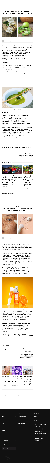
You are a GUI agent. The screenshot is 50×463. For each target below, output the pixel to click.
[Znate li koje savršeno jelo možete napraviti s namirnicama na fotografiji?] (17, 26)
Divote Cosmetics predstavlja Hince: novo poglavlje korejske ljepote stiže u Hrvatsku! (6, 380)
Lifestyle (9, 426)
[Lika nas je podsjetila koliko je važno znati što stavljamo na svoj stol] (17, 169)
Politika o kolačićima (22, 416)
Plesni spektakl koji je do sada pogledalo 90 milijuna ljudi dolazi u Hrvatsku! (26, 155)
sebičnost (37, 435)
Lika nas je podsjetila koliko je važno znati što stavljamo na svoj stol (17, 179)
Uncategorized (9, 440)
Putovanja (9, 433)
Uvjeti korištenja (21, 423)
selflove (41, 435)
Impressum (36, 416)
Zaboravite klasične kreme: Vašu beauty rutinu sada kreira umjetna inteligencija (17, 380)
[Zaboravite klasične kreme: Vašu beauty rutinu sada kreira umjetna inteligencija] (17, 370)
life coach (41, 426)
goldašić (45, 424)
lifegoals (36, 428)
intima (36, 426)
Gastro (17, 9)
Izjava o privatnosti (22, 420)
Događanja (9, 420)
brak (41, 424)
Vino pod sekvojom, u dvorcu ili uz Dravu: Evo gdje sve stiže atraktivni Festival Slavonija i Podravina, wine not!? (28, 180)
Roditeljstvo (9, 437)
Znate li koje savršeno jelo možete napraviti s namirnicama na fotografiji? (26, 356)
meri (41, 428)
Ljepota (17, 206)
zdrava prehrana (44, 438)
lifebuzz (6, 41)
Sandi (44, 433)
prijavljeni (9, 197)
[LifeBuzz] (8, 457)
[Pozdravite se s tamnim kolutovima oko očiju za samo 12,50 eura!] (17, 223)
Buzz (9, 416)
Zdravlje (9, 444)
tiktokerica (37, 438)
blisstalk (36, 424)
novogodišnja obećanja (39, 431)
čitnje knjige (37, 440)
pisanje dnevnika (38, 433)
